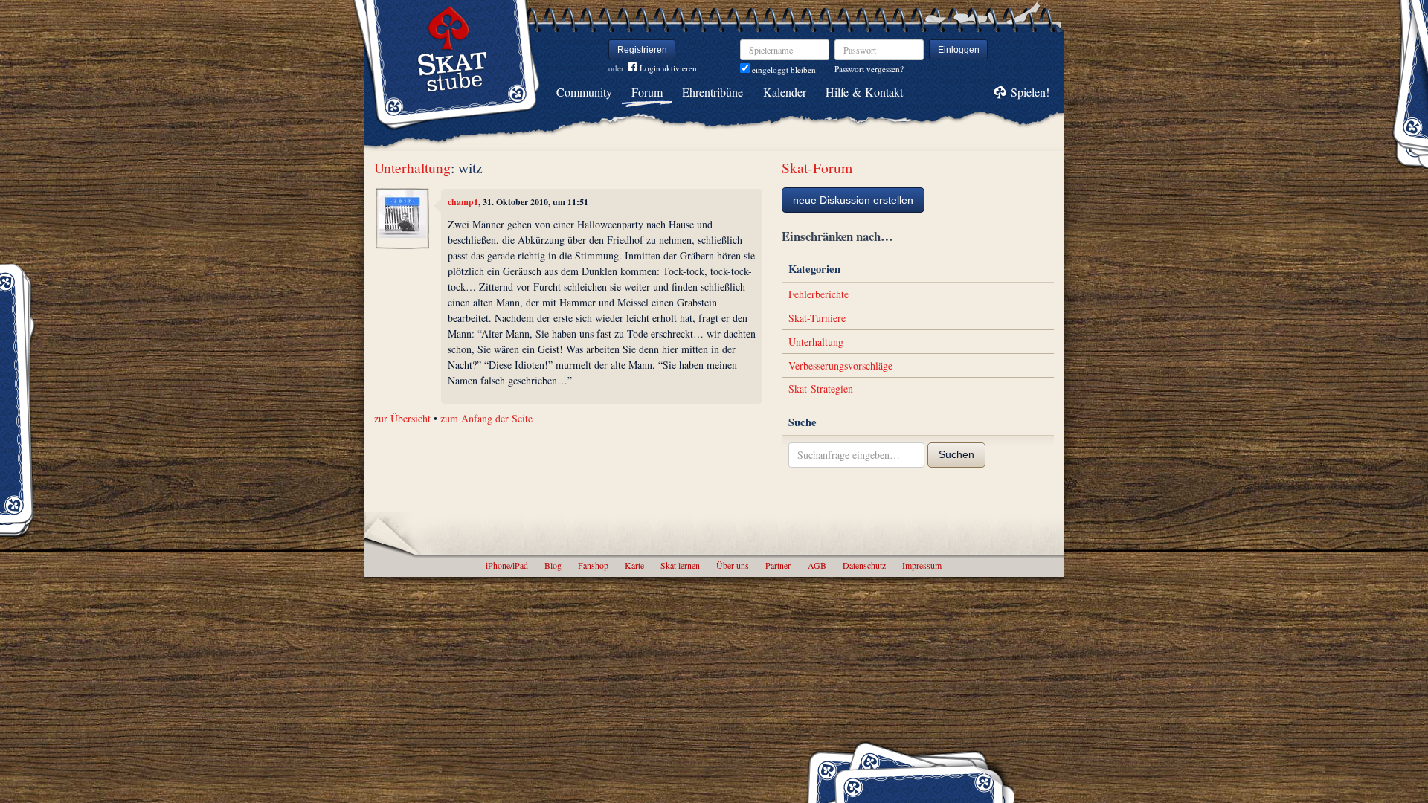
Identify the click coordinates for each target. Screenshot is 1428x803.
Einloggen (959, 50)
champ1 (463, 202)
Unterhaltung (412, 168)
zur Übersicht (402, 418)
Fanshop (593, 565)
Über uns (732, 565)
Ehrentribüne (712, 92)
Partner (778, 565)
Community (584, 92)
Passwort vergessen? (869, 68)
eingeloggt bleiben (783, 69)
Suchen (956, 454)
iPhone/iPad (507, 565)
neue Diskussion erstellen (853, 200)
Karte (634, 565)
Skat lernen (680, 565)
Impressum (922, 565)
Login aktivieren (668, 68)
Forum (647, 92)
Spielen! (1030, 92)
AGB (817, 565)
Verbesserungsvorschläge (840, 365)
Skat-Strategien (820, 388)
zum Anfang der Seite (486, 418)
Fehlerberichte (818, 294)
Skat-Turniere (817, 318)
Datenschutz (864, 565)
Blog (553, 565)
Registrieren (642, 50)
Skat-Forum (817, 168)
